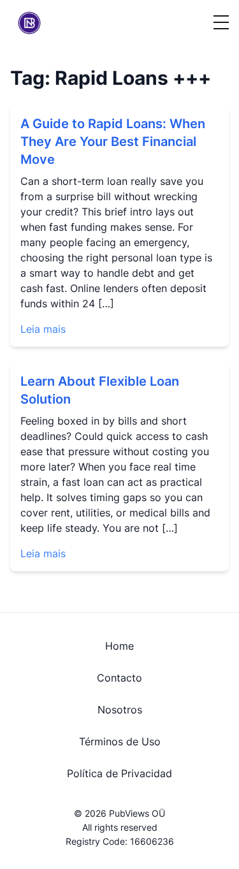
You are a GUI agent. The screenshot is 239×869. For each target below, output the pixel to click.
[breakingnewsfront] (29, 23)
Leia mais (43, 329)
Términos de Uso (120, 741)
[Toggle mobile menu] (221, 23)
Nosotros (120, 709)
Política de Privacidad (119, 773)
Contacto (119, 677)
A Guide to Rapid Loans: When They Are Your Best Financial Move (112, 141)
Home (119, 645)
